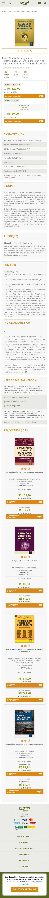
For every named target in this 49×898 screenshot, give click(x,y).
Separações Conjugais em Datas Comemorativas (24, 744)
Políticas (23, 843)
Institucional (23, 837)
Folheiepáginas (29, 469)
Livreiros (24, 867)
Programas (24, 855)
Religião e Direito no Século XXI (24, 561)
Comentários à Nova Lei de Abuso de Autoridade (24, 472)
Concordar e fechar (24, 889)
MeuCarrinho (39, 3)
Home (4, 11)
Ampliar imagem (23, 51)
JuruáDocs (24, 861)
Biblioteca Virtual (23, 849)
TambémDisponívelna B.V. (25, 469)
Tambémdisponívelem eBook (22, 469)
